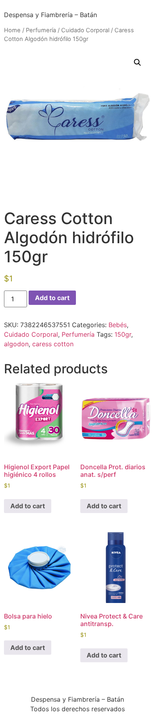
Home (12, 30)
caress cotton (53, 344)
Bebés (117, 325)
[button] (137, 62)
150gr (122, 334)
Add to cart (52, 298)
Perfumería (41, 30)
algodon (16, 344)
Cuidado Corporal (85, 30)
